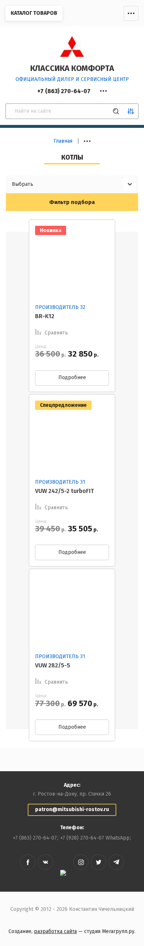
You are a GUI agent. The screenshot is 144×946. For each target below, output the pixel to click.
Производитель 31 (60, 482)
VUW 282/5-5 (52, 665)
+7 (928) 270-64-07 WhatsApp (95, 838)
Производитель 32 (60, 307)
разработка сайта (55, 931)
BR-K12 (44, 316)
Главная (63, 141)
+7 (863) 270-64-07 (35, 838)
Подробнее (72, 377)
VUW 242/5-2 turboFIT (64, 490)
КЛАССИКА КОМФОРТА (72, 68)
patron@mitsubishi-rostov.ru (72, 809)
